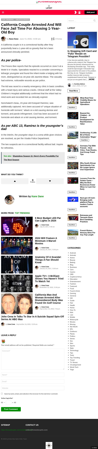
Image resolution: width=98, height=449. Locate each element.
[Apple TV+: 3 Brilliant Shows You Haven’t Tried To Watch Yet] (17, 283)
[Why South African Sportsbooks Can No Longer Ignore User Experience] (73, 165)
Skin (71, 343)
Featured (73, 286)
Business (73, 267)
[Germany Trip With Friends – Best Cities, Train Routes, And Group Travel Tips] (73, 148)
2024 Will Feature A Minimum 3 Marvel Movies (46, 241)
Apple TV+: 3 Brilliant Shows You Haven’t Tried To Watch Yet (49, 279)
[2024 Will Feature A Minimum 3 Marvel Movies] (17, 246)
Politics (72, 336)
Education (73, 279)
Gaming (73, 293)
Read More (73, 91)
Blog (70, 47)
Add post (91, 12)
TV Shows (74, 362)
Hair (71, 303)
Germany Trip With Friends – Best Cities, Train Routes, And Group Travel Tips (88, 150)
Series (72, 339)
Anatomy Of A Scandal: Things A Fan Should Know (48, 260)
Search (94, 21)
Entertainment (75, 281)
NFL (71, 329)
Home (72, 308)
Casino (72, 272)
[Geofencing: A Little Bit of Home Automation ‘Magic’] (73, 135)
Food (72, 289)
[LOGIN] (79, 12)
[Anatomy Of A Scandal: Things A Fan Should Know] (17, 264)
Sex (71, 341)
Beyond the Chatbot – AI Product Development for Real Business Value (87, 118)
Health (72, 305)
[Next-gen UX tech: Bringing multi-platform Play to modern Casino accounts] (73, 199)
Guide (72, 300)
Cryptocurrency (76, 277)
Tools (72, 355)
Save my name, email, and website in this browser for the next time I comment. (31, 394)
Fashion (73, 284)
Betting (72, 262)
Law (71, 315)
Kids (71, 312)
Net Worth (74, 327)
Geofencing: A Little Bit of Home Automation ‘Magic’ (88, 135)
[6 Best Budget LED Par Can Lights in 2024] (17, 226)
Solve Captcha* (7, 398)
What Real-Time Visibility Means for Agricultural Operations (88, 101)
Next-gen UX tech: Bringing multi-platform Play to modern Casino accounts (87, 202)
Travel (72, 360)
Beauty (72, 260)
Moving (72, 324)
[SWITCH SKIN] (75, 12)
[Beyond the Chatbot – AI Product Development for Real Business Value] (73, 115)
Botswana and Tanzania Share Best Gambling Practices (86, 218)
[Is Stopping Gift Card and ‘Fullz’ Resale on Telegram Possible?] (82, 40)
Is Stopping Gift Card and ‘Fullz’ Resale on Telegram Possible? (82, 54)
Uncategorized (75, 365)
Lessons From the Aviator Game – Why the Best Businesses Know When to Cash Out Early (87, 183)
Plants (72, 334)
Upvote (14, 181)
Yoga (72, 369)
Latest (49, 8)
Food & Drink (75, 291)
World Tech (74, 367)
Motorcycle (74, 319)
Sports (72, 346)
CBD (71, 274)
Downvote (50, 181)
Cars (72, 269)
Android (73, 253)
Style (72, 348)
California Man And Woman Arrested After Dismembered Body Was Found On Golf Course (49, 298)
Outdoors (73, 331)
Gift (71, 298)
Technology (74, 350)
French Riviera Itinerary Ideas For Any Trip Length (87, 232)
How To (73, 310)
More (91, 79)
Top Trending (22, 213)
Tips (71, 353)
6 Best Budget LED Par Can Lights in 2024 (48, 219)
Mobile (72, 317)
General (73, 296)
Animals (73, 255)
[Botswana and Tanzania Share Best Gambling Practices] (73, 217)
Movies (72, 322)
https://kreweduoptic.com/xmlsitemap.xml (16, 430)
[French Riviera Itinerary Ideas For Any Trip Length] (73, 232)
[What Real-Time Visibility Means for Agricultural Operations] (73, 100)
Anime (72, 258)
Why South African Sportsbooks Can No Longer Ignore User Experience (88, 166)
